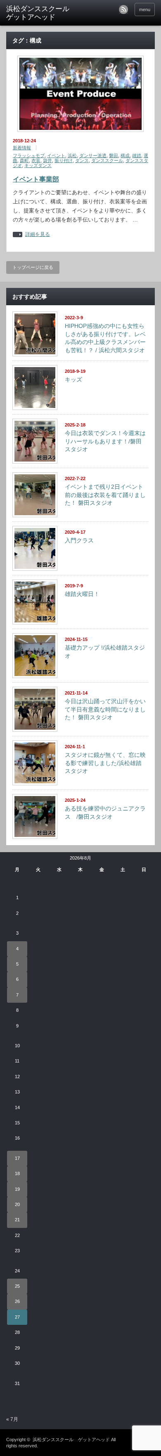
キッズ (73, 379)
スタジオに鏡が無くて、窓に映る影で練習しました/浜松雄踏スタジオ (105, 763)
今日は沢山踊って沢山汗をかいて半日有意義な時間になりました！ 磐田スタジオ (105, 709)
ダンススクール (107, 160)
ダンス (82, 160)
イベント (56, 155)
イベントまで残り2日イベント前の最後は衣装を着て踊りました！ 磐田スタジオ (105, 494)
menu (144, 9)
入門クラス (79, 540)
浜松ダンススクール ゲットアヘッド (71, 1439)
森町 (24, 160)
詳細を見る (37, 234)
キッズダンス (38, 165)
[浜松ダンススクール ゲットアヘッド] (38, 13)
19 (17, 1189)
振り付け (63, 160)
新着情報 (22, 147)
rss (123, 9)
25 (17, 1286)
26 (17, 1301)
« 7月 (12, 1419)
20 (17, 1204)
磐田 (113, 155)
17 (17, 1158)
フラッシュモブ (29, 155)
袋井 (47, 160)
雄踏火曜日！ (82, 594)
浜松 (72, 155)
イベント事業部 (36, 179)
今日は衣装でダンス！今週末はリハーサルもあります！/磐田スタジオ (105, 441)
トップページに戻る (32, 267)
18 (17, 1173)
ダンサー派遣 (93, 155)
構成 (125, 155)
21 (17, 1219)
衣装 (35, 160)
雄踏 (136, 155)
